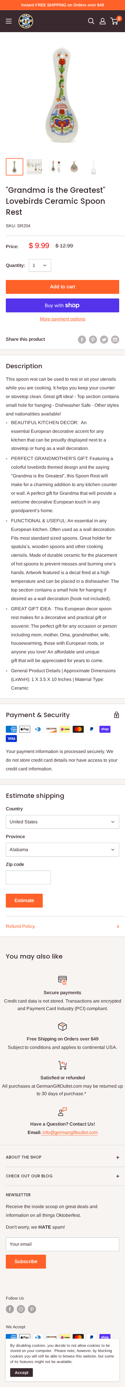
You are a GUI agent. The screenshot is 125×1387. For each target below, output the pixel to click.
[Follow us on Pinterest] (32, 1309)
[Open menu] (9, 21)
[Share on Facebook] (82, 339)
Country (14, 808)
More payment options (62, 318)
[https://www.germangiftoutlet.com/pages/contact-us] (41, 1132)
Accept (21, 1372)
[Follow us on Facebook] (10, 1309)
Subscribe (26, 1261)
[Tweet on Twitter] (104, 339)
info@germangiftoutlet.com (70, 1132)
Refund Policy (20, 926)
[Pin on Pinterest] (93, 339)
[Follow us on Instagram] (21, 1309)
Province (15, 836)
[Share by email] (115, 339)
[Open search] (91, 21)
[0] (114, 21)
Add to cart (62, 287)
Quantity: (15, 265)
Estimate (24, 900)
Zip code (15, 864)
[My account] (103, 21)
